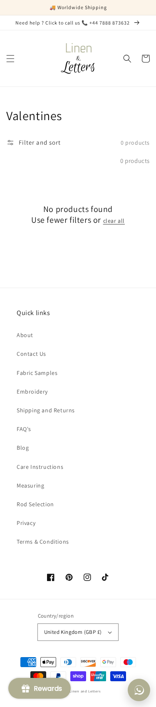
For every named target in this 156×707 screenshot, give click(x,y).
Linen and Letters (84, 691)
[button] (10, 58)
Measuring (30, 485)
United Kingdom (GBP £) (73, 632)
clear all (114, 220)
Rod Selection (35, 504)
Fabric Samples (37, 373)
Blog (23, 447)
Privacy (26, 523)
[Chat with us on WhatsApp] (139, 690)
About (25, 335)
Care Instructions (40, 467)
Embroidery (32, 391)
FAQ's (24, 429)
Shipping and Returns (46, 410)
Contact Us (31, 353)
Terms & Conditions (43, 541)
